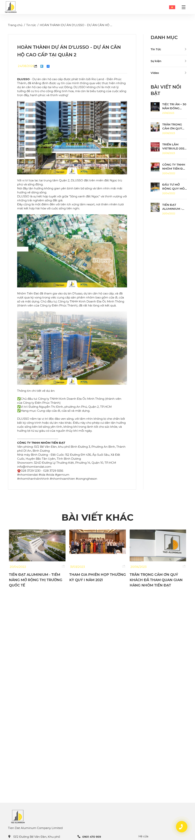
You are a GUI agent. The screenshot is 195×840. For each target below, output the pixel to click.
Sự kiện (156, 61)
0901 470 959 (91, 836)
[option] (37, 556)
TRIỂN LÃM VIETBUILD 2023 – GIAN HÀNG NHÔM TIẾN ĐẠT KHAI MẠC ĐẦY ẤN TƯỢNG (155, 580)
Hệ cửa (143, 836)
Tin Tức (156, 49)
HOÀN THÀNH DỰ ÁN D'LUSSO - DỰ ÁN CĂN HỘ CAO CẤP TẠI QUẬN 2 (91, 25)
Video (155, 73)
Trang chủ (15, 25)
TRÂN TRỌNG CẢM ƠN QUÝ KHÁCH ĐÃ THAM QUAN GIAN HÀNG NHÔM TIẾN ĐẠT (95, 580)
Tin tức (31, 25)
